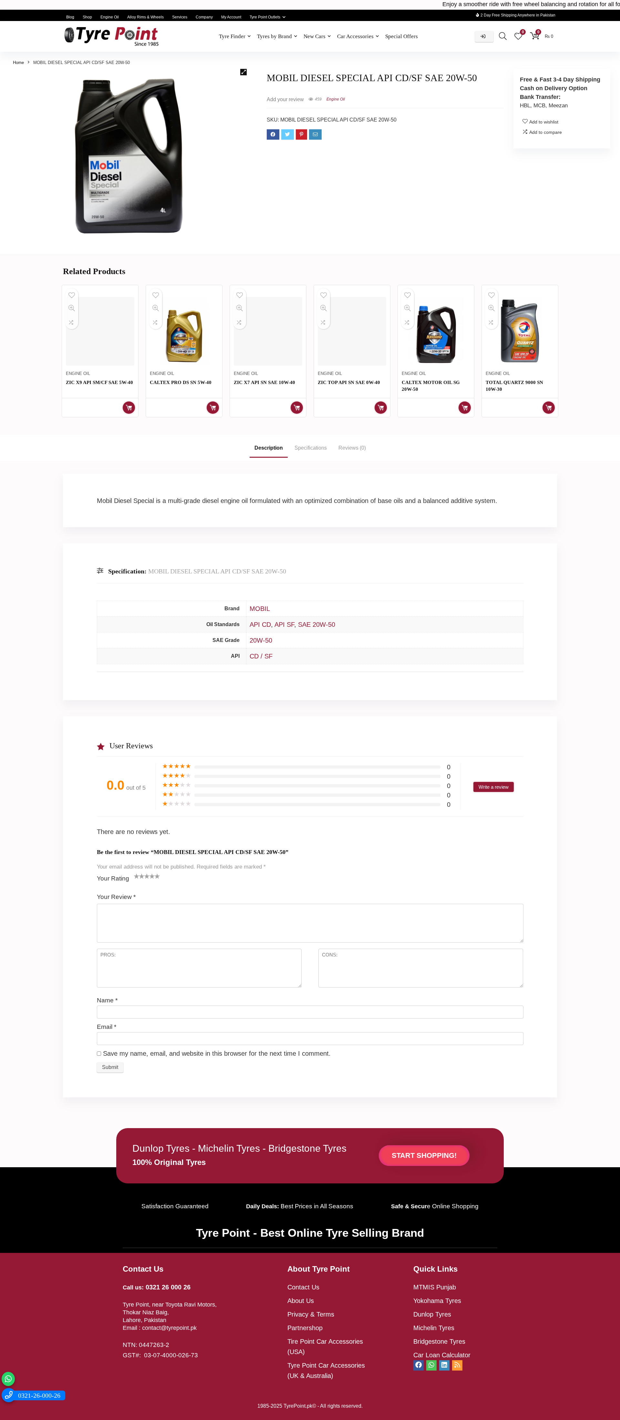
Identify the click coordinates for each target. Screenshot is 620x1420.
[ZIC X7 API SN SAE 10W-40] (268, 331)
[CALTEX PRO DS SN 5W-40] (184, 331)
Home (18, 62)
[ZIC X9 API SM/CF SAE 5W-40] (100, 331)
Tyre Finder (232, 36)
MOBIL (260, 608)
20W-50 (261, 640)
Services (179, 17)
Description (268, 448)
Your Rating (113, 878)
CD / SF (261, 656)
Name (107, 1000)
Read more (129, 407)
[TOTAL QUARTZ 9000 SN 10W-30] (520, 331)
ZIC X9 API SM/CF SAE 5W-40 (99, 382)
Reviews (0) (352, 448)
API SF (284, 624)
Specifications (310, 448)
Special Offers (401, 36)
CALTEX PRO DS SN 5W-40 (181, 382)
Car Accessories (355, 36)
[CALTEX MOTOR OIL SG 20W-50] (436, 331)
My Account (231, 17)
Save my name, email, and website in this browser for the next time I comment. (217, 1053)
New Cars (315, 36)
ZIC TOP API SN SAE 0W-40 (349, 382)
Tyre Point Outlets (265, 17)
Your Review (116, 896)
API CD (260, 624)
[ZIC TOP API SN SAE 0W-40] (352, 331)
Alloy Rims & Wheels (145, 17)
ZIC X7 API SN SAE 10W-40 (264, 382)
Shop (87, 17)
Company (204, 17)
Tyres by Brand (274, 36)
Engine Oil (109, 17)
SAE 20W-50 (316, 624)
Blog (70, 17)
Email (106, 1026)
